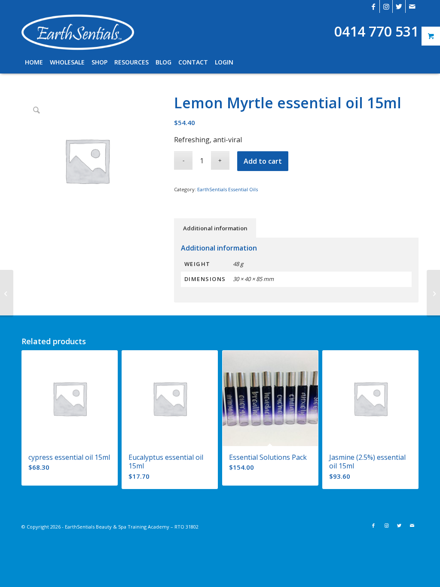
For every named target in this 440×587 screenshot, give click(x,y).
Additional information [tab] (215, 228)
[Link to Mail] (412, 6)
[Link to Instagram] (386, 6)
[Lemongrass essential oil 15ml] (6, 293)
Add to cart (263, 161)
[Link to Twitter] (399, 6)
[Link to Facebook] (373, 6)
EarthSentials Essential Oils (227, 189)
